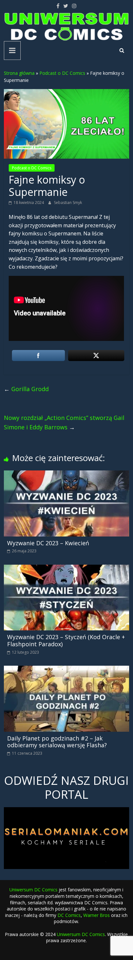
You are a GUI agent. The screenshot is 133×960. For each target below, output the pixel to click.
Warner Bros (96, 915)
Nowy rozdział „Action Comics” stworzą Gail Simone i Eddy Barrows (64, 422)
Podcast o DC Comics (62, 73)
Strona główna (19, 73)
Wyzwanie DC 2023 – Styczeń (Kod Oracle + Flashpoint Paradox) (66, 640)
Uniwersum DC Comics (33, 890)
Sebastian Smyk (68, 202)
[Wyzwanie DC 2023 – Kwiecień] (66, 474)
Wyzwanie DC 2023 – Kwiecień (48, 543)
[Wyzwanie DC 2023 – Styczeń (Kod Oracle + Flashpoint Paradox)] (66, 568)
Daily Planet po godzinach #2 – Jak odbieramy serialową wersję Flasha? (57, 741)
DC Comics (69, 915)
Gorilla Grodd (26, 389)
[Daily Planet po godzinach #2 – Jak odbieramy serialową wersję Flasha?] (66, 669)
